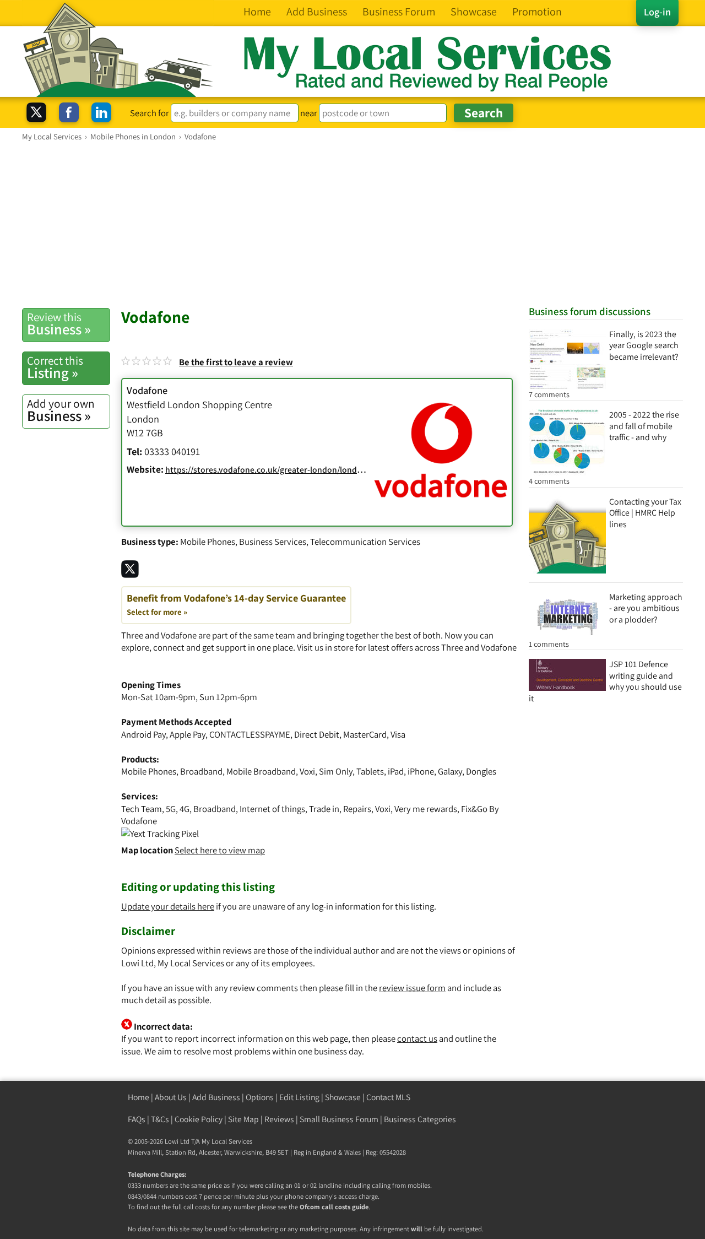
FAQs (136, 1119)
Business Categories (420, 1119)
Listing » (55, 367)
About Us (171, 1097)
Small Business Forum (339, 1119)
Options (260, 1097)
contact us (417, 1038)
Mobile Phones (207, 541)
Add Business (216, 1097)
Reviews (279, 1119)
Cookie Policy (199, 1119)
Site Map (243, 1119)
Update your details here (167, 906)
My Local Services (227, 1141)
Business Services (272, 541)
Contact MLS (388, 1097)
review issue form (412, 988)
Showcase (343, 1097)
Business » (59, 324)
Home (138, 1097)
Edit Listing (299, 1097)
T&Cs (160, 1119)
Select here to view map (220, 850)
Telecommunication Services (365, 541)
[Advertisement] (352, 224)
